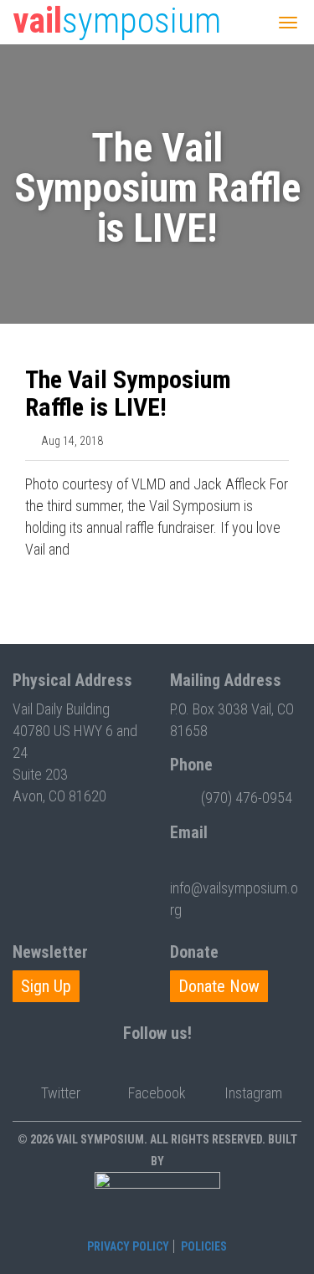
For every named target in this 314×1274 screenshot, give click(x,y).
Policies (204, 1246)
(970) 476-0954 (246, 797)
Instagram (253, 1093)
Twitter (60, 1093)
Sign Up (46, 986)
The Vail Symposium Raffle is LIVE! (128, 393)
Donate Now (219, 986)
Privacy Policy (128, 1246)
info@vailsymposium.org (234, 898)
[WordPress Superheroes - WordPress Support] (157, 1203)
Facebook (157, 1093)
